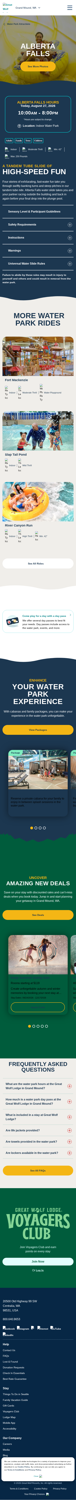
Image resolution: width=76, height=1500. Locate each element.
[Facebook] (9, 1328)
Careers (7, 1444)
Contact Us (9, 1350)
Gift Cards (8, 1405)
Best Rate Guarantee (15, 1378)
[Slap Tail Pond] (38, 444)
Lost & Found (10, 1361)
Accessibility (9, 1428)
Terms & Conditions (15, 1470)
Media (6, 1449)
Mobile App (9, 1422)
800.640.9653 (11, 1319)
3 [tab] (40, 828)
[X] (33, 1328)
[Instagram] (23, 1328)
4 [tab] (44, 828)
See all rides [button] (36, 563)
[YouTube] (55, 1328)
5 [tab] (46, 1026)
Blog (5, 1455)
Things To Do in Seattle (16, 1394)
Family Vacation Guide (15, 1400)
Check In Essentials (14, 1373)
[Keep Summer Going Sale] (38, 975)
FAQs (6, 1355)
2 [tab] (36, 828)
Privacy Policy (34, 1470)
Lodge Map (9, 1417)
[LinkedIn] (8, 1334)
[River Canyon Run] (38, 515)
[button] (70, 8)
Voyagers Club (11, 1411)
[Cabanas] (38, 783)
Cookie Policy (24, 1467)
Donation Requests (13, 1367)
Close (36, 1476)
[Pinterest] (42, 1328)
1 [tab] (31, 828)
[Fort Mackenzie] (38, 372)
